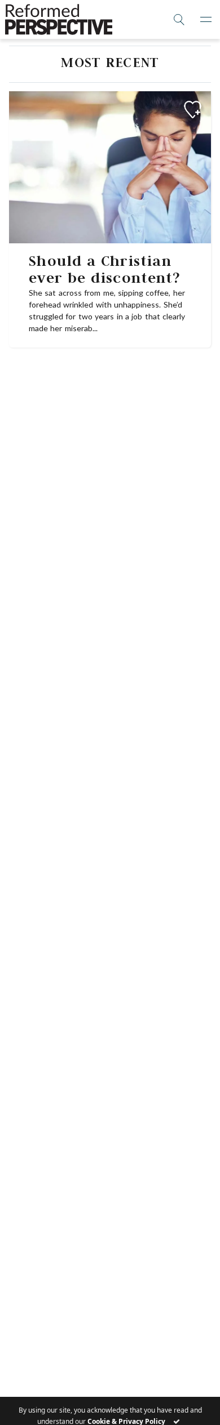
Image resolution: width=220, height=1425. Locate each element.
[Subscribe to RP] (192, 109)
